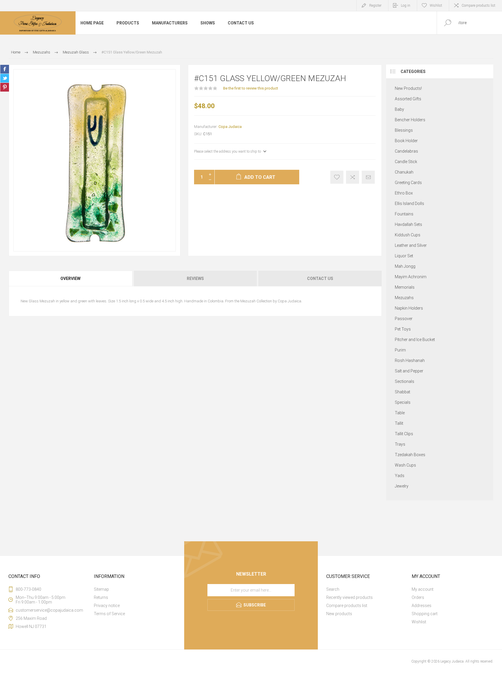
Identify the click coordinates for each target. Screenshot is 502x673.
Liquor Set (404, 256)
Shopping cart (425, 613)
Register (375, 5)
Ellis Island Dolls (409, 203)
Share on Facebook (4, 69)
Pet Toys (403, 329)
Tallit (399, 423)
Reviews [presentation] (195, 278)
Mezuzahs (404, 297)
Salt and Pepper (409, 371)
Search (332, 589)
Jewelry (401, 486)
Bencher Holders (410, 119)
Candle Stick (406, 161)
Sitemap (101, 589)
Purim (400, 350)
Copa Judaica (230, 126)
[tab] (71, 278)
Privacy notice (107, 605)
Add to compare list (352, 177)
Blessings (404, 130)
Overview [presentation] (70, 278)
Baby (399, 109)
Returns (101, 597)
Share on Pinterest (4, 87)
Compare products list (478, 5)
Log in (405, 5)
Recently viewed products (349, 597)
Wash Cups (405, 465)
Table (400, 412)
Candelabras (406, 151)
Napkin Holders (409, 308)
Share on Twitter (4, 78)
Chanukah (404, 172)
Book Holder (406, 140)
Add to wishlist (336, 177)
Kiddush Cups (407, 235)
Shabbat (402, 392)
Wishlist (419, 622)
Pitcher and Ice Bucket (415, 339)
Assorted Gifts (408, 99)
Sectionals (404, 381)
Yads (399, 475)
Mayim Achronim (410, 276)
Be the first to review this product (250, 88)
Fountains (404, 214)
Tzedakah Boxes (410, 454)
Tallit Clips (404, 433)
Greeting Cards (408, 182)
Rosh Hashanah (410, 360)
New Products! (408, 88)
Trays (400, 444)
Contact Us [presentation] (320, 278)
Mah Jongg (405, 266)
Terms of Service (109, 613)
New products (339, 613)
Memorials (405, 287)
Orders (418, 597)
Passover (404, 318)
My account (422, 589)
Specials (402, 402)
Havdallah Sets (408, 224)
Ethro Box (404, 193)
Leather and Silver (411, 245)
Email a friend (368, 177)
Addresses (421, 605)
